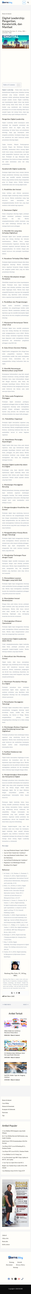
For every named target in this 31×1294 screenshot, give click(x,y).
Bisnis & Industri (6, 13)
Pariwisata (5, 1112)
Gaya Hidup (5, 1103)
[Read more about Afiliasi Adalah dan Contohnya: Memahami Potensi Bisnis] (15, 1023)
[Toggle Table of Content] (18, 85)
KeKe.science (6, 1244)
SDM (10, 32)
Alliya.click (5, 1238)
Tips (3, 1115)
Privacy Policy (20, 1265)
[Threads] (16, 1279)
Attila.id (4, 1235)
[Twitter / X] (12, 1279)
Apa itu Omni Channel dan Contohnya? (15, 853)
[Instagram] (16, 993)
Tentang (11, 1262)
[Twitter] (14, 993)
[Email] (19, 1279)
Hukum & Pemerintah (8, 1106)
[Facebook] (9, 1279)
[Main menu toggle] (24, 2)
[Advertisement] (15, 66)
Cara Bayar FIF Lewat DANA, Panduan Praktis (15, 1151)
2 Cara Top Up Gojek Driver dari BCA (13, 1162)
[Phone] (22, 1279)
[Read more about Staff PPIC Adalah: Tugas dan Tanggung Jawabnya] (15, 1067)
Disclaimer (9, 1265)
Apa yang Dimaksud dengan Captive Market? (16, 850)
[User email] (19, 993)
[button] (28, 2)
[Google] (12, 993)
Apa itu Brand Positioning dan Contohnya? (15, 860)
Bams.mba (5, 1241)
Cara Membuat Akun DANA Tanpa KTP (13, 1171)
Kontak (19, 1262)
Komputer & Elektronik (8, 1109)
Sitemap (15, 1267)
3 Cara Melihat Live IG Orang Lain (12, 1154)
